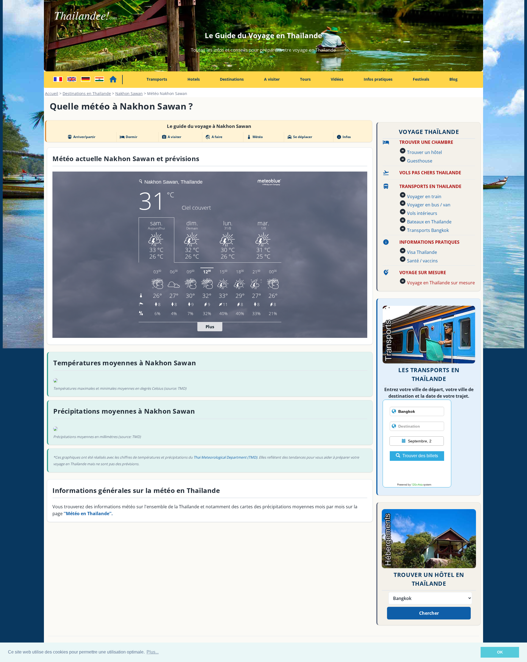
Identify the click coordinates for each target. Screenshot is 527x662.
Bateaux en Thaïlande (429, 222)
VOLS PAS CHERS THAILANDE (430, 173)
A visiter (272, 79)
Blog (453, 79)
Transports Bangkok (428, 230)
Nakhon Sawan (129, 93)
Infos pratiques (378, 79)
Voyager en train (424, 196)
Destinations (232, 79)
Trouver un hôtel (424, 152)
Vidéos (337, 79)
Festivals (421, 79)
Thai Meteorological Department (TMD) (225, 457)
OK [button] (500, 652)
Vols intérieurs (422, 213)
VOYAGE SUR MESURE (422, 273)
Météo (254, 136)
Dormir (128, 136)
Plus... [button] (153, 652)
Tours (305, 79)
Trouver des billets (420, 455)
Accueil (51, 93)
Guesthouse (419, 161)
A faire (213, 136)
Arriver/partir (81, 136)
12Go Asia (417, 484)
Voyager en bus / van (428, 205)
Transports (157, 79)
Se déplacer (299, 136)
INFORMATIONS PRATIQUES (429, 242)
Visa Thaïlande (422, 252)
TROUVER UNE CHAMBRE (426, 142)
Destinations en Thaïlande (87, 93)
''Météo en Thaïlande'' (87, 513)
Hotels (193, 79)
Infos (344, 136)
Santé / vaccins (422, 261)
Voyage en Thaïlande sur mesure (441, 283)
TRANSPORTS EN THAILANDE (430, 186)
